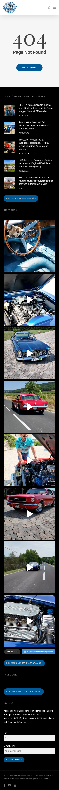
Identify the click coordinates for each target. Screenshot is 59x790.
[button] (54, 7)
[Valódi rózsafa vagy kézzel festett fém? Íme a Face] (30, 246)
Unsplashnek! (27, 779)
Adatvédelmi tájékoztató (43, 779)
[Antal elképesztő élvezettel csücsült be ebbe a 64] (30, 407)
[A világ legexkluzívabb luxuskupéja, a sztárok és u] (30, 353)
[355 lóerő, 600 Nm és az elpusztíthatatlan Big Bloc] (30, 300)
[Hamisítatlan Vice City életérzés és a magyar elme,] (30, 514)
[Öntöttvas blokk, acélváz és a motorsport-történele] (30, 621)
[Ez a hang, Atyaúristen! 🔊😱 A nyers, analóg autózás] (30, 567)
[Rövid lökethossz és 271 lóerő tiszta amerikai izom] (30, 460)
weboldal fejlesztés (46, 775)
